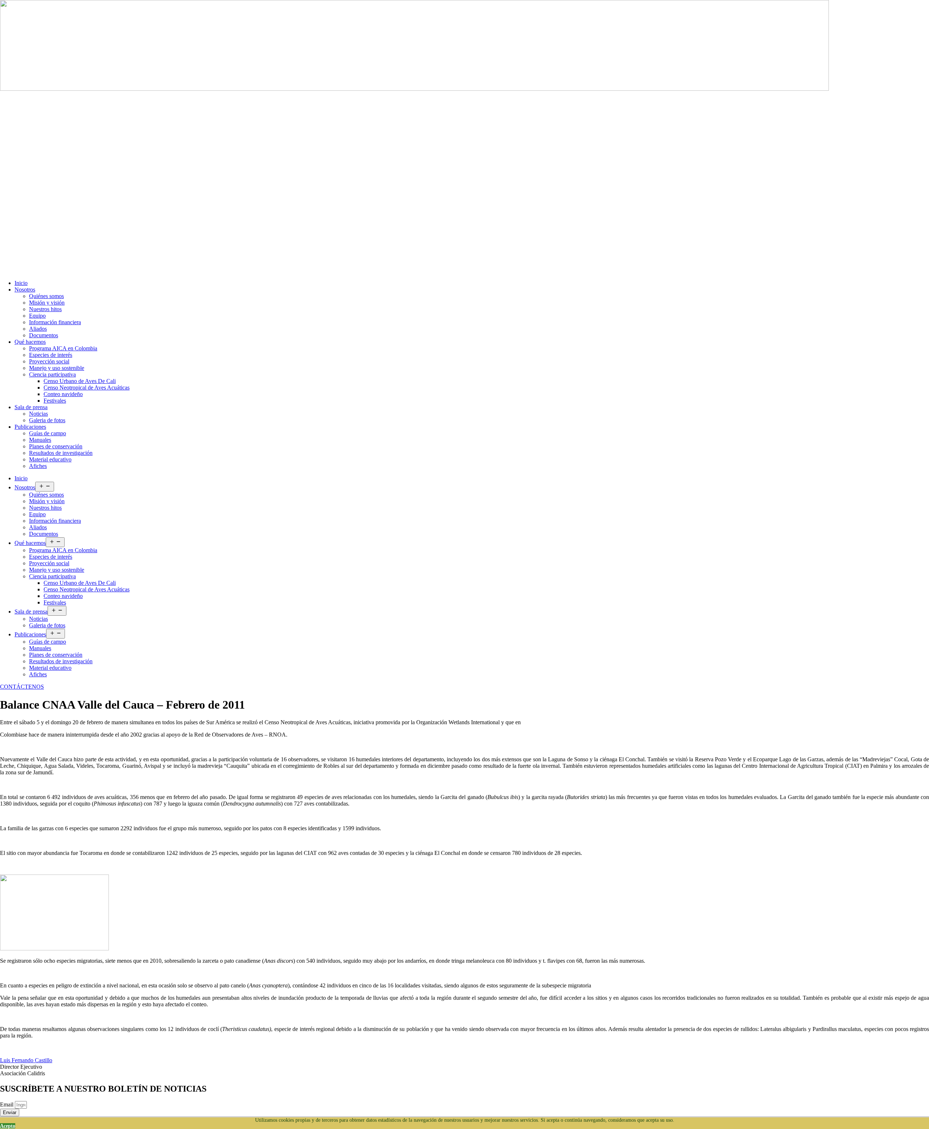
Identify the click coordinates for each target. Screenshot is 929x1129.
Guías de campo (47, 433)
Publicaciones (30, 427)
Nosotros (25, 289)
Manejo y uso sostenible (56, 368)
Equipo (37, 316)
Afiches (38, 466)
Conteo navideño (63, 394)
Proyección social (49, 361)
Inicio (21, 283)
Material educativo (50, 459)
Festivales (55, 401)
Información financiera (55, 322)
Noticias (38, 414)
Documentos (43, 335)
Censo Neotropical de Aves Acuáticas (87, 387)
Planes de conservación (55, 446)
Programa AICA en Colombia (63, 348)
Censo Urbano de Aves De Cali (80, 381)
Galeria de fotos (47, 420)
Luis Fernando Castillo (26, 1060)
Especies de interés (50, 355)
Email (7, 1104)
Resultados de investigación (61, 453)
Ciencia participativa (52, 374)
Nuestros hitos (45, 309)
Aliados (38, 329)
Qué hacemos (30, 342)
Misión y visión (47, 302)
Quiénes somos (46, 296)
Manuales (40, 440)
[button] (22, 687)
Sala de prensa (31, 407)
